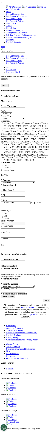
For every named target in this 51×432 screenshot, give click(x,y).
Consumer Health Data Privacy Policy (22, 340)
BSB (11, 126)
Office (6, 218)
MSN (3, 157)
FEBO (33, 139)
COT (14, 131)
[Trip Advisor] (12, 422)
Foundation (11, 28)
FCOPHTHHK (7, 139)
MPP (14, 152)
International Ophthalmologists (19, 37)
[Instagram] (11, 403)
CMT (11, 129)
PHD (6, 160)
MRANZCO (38, 152)
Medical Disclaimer (14, 335)
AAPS (6, 123)
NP (17, 157)
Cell (5, 216)
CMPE (4, 129)
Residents (10, 40)
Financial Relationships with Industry (21, 333)
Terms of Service (27, 307)
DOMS (13, 136)
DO (25, 134)
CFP (26, 126)
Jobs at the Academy (14, 330)
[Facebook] (11, 383)
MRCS (18, 155)
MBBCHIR (44, 147)
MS (36, 155)
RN (26, 160)
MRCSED (28, 155)
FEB (26, 139)
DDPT (11, 134)
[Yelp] (9, 424)
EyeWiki (9, 368)
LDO (24, 144)
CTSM (44, 131)
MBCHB (25, 149)
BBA (19, 123)
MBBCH (21, 147)
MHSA (7, 152)
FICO (3, 142)
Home (8, 11)
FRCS (34, 142)
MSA (43, 155)
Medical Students (13, 42)
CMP (41, 126)
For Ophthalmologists (15, 14)
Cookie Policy (12, 344)
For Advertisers (12, 353)
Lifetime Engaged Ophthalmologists (21, 35)
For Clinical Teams (14, 18)
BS (5, 126)
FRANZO (12, 142)
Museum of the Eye (14, 30)
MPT (28, 152)
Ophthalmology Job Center (17, 358)
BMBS (38, 123)
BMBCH (28, 123)
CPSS (36, 131)
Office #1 (8, 168)
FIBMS (42, 139)
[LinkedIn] (11, 388)
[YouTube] (11, 390)
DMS (18, 134)
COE (26, 129)
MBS (33, 149)
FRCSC (7, 144)
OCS (23, 157)
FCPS (19, 139)
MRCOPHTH (7, 155)
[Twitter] (10, 385)
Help (8, 351)
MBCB (15, 149)
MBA (12, 147)
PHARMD (43, 157)
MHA (46, 149)
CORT (6, 131)
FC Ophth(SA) (40, 136)
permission (34, 314)
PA (35, 157)
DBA (3, 134)
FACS (29, 136)
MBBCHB (32, 147)
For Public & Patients (15, 21)
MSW (10, 157)
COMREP (35, 129)
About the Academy (14, 328)
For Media (10, 356)
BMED (46, 123)
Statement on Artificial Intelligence (20, 349)
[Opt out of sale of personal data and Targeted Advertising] (4, 427)
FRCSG (16, 144)
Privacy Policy (12, 337)
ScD (32, 160)
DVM (21, 136)
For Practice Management (16, 16)
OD (29, 157)
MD (40, 149)
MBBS (7, 149)
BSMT (18, 126)
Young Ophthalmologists (16, 33)
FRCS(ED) (44, 142)
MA (5, 147)
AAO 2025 (11, 23)
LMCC (32, 144)
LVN (47, 144)
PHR (13, 160)
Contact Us (11, 326)
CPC (21, 131)
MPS (21, 152)
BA (13, 123)
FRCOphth (24, 142)
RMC (19, 160)
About (9, 26)
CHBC (33, 126)
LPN (40, 144)
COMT (45, 129)
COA (19, 129)
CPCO (28, 131)
